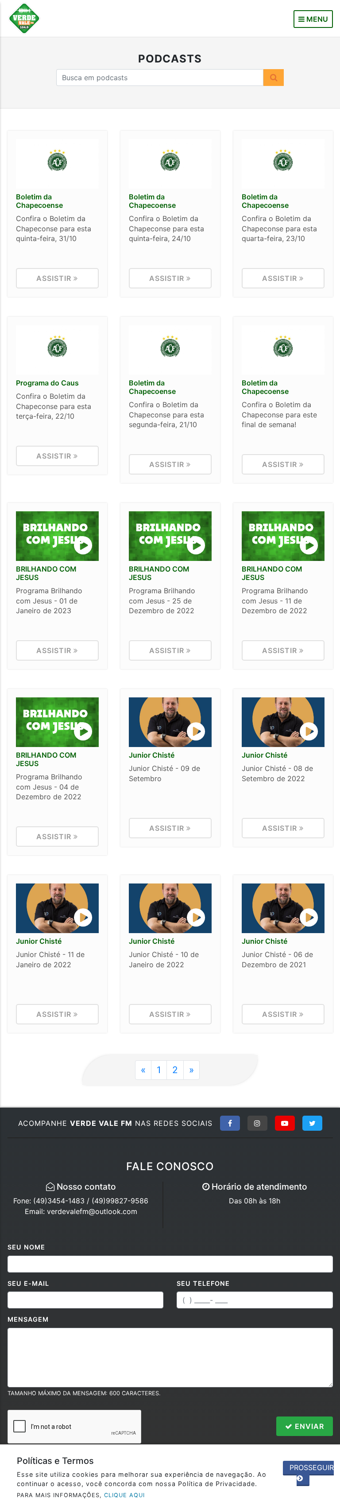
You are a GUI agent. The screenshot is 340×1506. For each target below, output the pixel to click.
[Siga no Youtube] (285, 1123)
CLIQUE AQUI (124, 1495)
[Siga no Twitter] (312, 1123)
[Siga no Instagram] (257, 1123)
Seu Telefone (203, 1283)
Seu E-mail (28, 1283)
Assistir (54, 278)
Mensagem (28, 1319)
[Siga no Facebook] (230, 1123)
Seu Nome (26, 1247)
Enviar (308, 1426)
